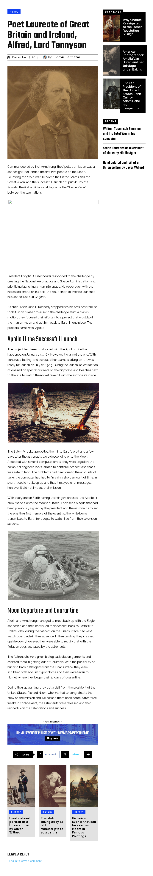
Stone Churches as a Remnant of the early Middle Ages (123, 150)
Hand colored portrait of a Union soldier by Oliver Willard (19, 825)
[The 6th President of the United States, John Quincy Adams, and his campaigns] (111, 94)
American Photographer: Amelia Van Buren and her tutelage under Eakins (133, 60)
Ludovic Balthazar (66, 57)
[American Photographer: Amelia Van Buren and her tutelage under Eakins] (111, 60)
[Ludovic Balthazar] (45, 57)
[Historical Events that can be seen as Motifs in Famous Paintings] (84, 786)
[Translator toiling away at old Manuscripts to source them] (52, 786)
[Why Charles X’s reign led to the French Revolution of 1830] (111, 27)
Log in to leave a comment (25, 860)
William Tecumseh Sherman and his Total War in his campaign (122, 134)
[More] (88, 754)
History (14, 11)
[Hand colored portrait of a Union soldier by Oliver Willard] (21, 786)
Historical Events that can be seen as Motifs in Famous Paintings (84, 827)
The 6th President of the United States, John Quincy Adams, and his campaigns (132, 95)
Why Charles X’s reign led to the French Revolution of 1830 (132, 27)
